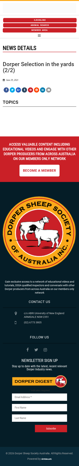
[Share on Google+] (18, 90)
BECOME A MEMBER (39, 170)
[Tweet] (12, 90)
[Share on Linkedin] (42, 90)
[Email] (48, 90)
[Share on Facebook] (6, 90)
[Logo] (39, 8)
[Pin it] (30, 90)
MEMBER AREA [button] (39, 30)
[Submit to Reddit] (36, 90)
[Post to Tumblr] (24, 90)
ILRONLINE (40, 20)
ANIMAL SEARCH (40, 25)
